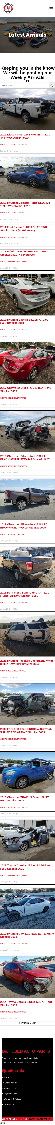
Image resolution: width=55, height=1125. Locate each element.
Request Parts (10, 1088)
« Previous (22, 1023)
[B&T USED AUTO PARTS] (8, 8)
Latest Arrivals (11, 1083)
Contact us (9, 1104)
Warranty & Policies (12, 1099)
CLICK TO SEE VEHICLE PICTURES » (13, 145)
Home (6, 1077)
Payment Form (10, 1093)
